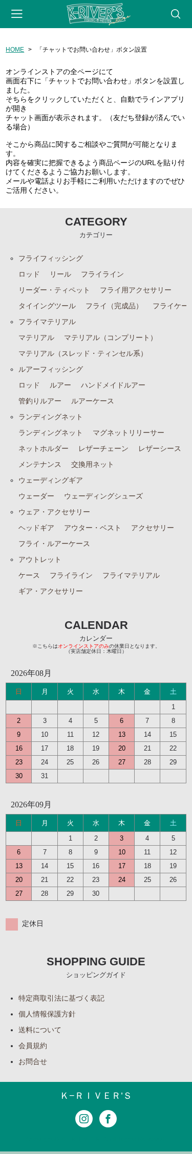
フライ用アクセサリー (136, 290)
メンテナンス (39, 464)
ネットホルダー (43, 448)
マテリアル (36, 337)
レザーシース (159, 448)
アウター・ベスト (92, 528)
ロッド (29, 274)
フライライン (102, 274)
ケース (29, 575)
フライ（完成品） (114, 306)
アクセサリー (152, 528)
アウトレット (39, 559)
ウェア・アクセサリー (54, 512)
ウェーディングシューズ (103, 496)
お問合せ (32, 1061)
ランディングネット (50, 417)
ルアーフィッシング (50, 369)
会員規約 (32, 1046)
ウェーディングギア (50, 480)
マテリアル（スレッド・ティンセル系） (82, 353)
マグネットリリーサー (128, 432)
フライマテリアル (47, 322)
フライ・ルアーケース (54, 543)
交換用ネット (92, 464)
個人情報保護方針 (47, 1014)
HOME (15, 49)
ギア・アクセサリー (50, 591)
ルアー (60, 385)
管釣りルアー (39, 401)
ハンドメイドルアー (113, 385)
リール (60, 274)
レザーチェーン (103, 448)
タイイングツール (47, 306)
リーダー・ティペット (54, 290)
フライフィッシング (50, 258)
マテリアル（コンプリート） (110, 337)
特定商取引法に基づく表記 (61, 998)
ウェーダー (36, 496)
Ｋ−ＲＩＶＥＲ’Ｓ (96, 1096)
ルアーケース (92, 401)
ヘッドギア (36, 528)
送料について (39, 1030)
